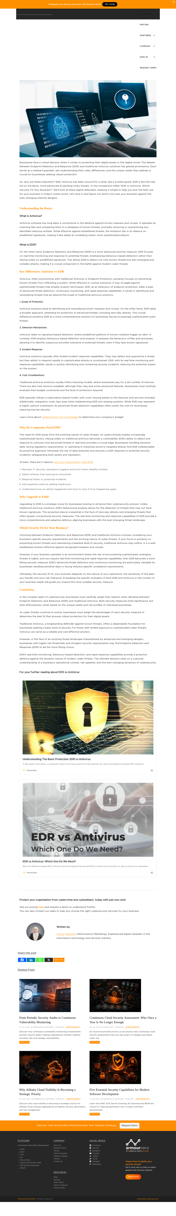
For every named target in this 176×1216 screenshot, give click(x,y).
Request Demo (148, 66)
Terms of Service (61, 1185)
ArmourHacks (72, 1027)
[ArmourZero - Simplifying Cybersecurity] (34, 10)
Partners (145, 34)
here (41, 907)
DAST (22, 1149)
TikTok (95, 1159)
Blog (55, 1177)
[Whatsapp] (40, 960)
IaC (21, 1157)
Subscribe (59, 960)
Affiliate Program (61, 1156)
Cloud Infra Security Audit (30, 1162)
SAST (22, 1152)
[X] (49, 960)
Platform (145, 12)
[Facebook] (22, 960)
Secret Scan (25, 1160)
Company (145, 44)
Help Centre (59, 1182)
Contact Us (58, 1161)
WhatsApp (96, 1164)
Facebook (96, 1145)
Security (57, 1180)
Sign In (144, 55)
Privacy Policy (59, 1188)
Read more (24, 1042)
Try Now (110, 3)
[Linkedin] (31, 960)
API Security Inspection (29, 1165)
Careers (57, 1159)
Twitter (95, 1156)
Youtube (96, 1153)
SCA (22, 1154)
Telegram (96, 1161)
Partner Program (60, 1153)
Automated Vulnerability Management (33, 1145)
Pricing (144, 23)
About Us (57, 1145)
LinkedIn (95, 1148)
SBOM (22, 1168)
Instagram (96, 1151)
